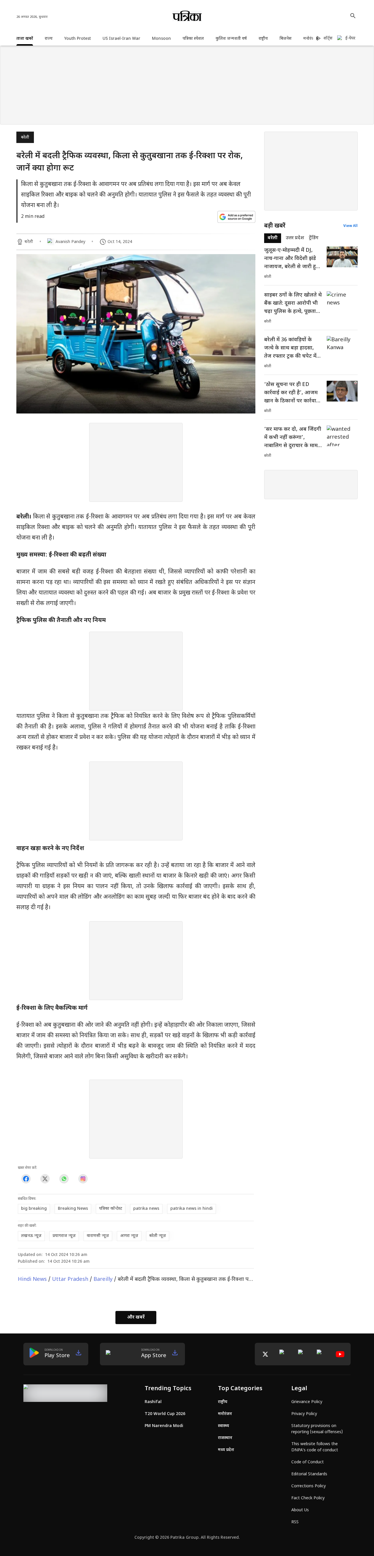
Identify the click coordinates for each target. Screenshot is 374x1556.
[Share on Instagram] (83, 1179)
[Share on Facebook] (26, 1179)
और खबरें (136, 1317)
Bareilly (103, 1279)
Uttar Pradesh (70, 1279)
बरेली (25, 137)
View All (350, 226)
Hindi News (32, 1279)
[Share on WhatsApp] (64, 1179)
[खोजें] (353, 16)
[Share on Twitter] (45, 1179)
